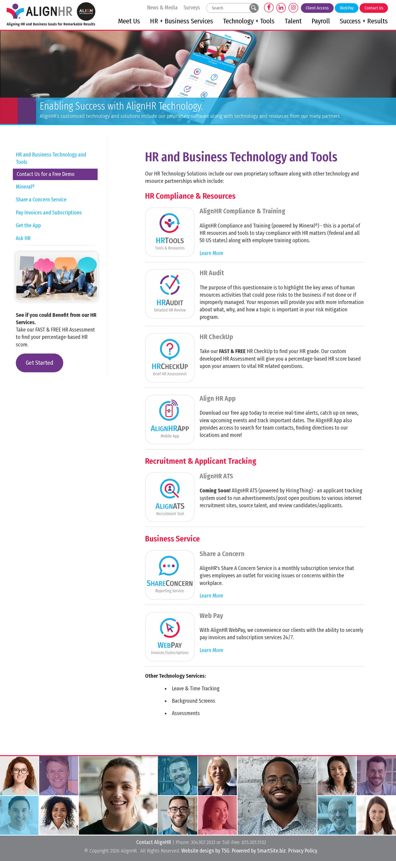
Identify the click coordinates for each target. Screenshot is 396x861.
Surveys (192, 7)
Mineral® (25, 187)
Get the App (28, 225)
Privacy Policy (302, 850)
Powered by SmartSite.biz (259, 850)
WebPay (347, 8)
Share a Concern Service (41, 199)
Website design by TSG (205, 850)
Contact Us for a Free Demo (45, 174)
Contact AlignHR (153, 842)
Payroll (320, 21)
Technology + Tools (249, 21)
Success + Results (364, 21)
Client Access (317, 8)
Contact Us (374, 8)
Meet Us (129, 21)
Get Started (39, 362)
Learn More (211, 253)
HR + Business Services (181, 21)
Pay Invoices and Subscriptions (49, 212)
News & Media (162, 7)
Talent (293, 21)
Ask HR (23, 238)
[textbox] (227, 8)
